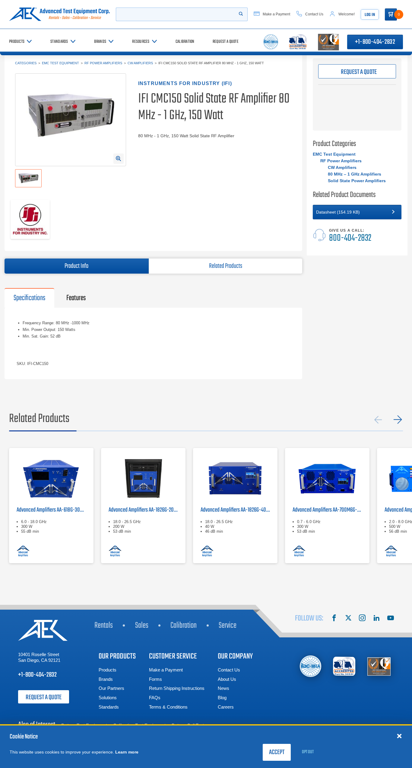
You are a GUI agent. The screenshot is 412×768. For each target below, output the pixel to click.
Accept (276, 752)
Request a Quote (44, 697)
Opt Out (308, 752)
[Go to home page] (59, 14)
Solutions (108, 697)
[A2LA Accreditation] (345, 666)
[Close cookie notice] (399, 736)
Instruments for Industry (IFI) (185, 83)
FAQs (154, 697)
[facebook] (334, 618)
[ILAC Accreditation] (310, 666)
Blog (222, 697)
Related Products (225, 266)
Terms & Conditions (168, 706)
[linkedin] (376, 618)
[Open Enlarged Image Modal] (118, 159)
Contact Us (229, 669)
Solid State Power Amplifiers (357, 180)
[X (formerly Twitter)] (348, 618)
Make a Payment (166, 669)
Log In (370, 14)
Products (107, 669)
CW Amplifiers (140, 63)
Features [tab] (76, 298)
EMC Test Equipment (60, 63)
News (223, 688)
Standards (109, 706)
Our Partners (111, 688)
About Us (227, 679)
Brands (106, 679)
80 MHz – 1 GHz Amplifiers (354, 174)
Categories (25, 63)
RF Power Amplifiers (103, 63)
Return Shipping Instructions (176, 688)
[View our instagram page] (362, 618)
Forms (155, 679)
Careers (226, 706)
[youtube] (390, 618)
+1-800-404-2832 (375, 42)
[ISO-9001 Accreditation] (379, 666)
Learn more (126, 752)
